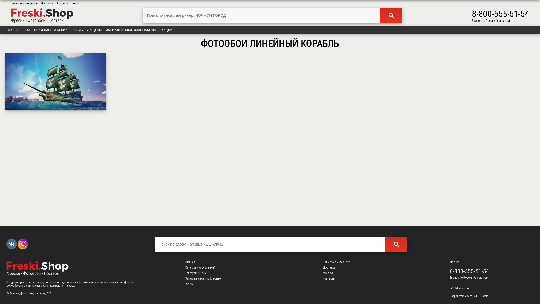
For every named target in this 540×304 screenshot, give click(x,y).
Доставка (47, 3)
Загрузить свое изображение (131, 30)
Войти (75, 3)
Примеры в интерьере (24, 3)
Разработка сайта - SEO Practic (469, 296)
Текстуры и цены (87, 30)
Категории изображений (46, 30)
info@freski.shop (460, 288)
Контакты (63, 3)
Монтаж (328, 273)
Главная (13, 30)
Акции (167, 30)
